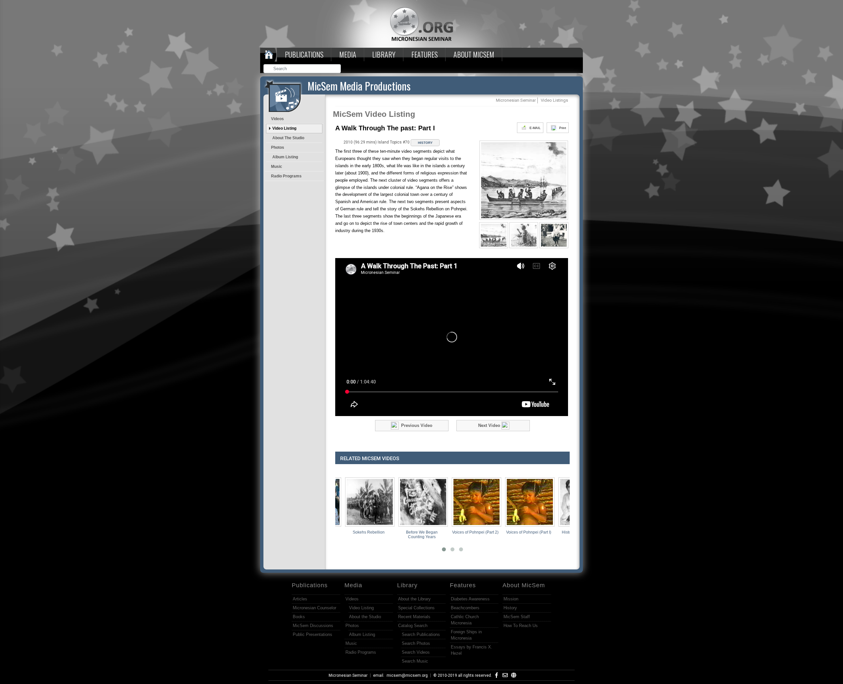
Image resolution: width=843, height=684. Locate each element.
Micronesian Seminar (348, 675)
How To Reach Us (520, 625)
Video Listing (284, 128)
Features (424, 54)
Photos (277, 147)
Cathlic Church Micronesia (465, 619)
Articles (300, 598)
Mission (510, 598)
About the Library (414, 598)
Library (383, 54)
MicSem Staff (516, 616)
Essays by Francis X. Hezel (471, 650)
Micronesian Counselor (314, 607)
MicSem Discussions (313, 625)
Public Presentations (312, 634)
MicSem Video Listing (374, 114)
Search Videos (416, 652)
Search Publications (421, 634)
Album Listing (285, 157)
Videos (277, 119)
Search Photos (416, 643)
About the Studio (288, 138)
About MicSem (524, 585)
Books (299, 616)
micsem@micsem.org (407, 675)
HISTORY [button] (425, 143)
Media (347, 54)
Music (276, 166)
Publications (304, 54)
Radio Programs (286, 176)
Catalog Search (412, 625)
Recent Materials (414, 616)
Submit (336, 69)
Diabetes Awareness (470, 598)
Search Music (415, 661)
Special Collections (416, 607)
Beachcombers (465, 607)
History (510, 607)
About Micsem (473, 54)
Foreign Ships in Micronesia (466, 635)
